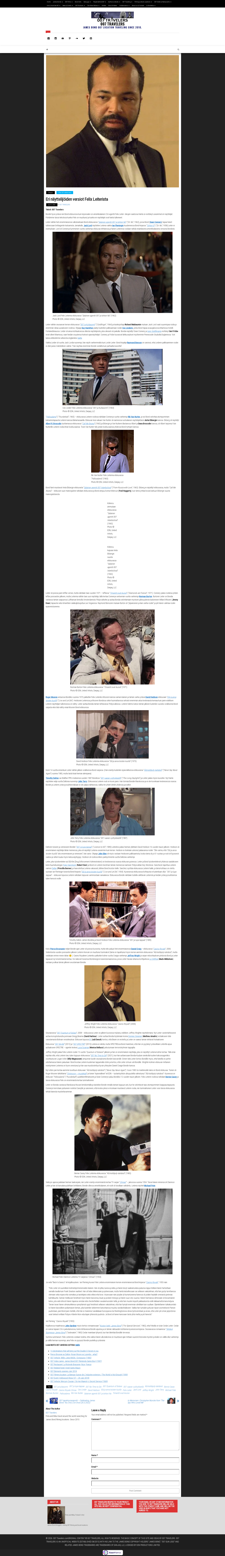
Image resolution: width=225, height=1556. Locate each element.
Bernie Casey (171, 1077)
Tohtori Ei (151, 225)
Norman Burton (145, 596)
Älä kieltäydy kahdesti (153, 770)
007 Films (68, 2)
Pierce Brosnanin (57, 949)
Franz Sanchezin (69, 865)
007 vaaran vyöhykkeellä (111, 778)
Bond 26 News (112, 5)
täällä (77, 1345)
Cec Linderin (127, 328)
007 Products (79, 5)
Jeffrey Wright (133, 955)
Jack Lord (88, 225)
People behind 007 (99, 2)
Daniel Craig (136, 949)
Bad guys (87, 2)
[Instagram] (56, 38)
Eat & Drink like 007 (53, 5)
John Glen (102, 853)
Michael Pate (149, 1185)
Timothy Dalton (52, 778)
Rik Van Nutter (134, 417)
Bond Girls (78, 2)
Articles (104, 5)
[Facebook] (49, 38)
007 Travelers (112, 24)
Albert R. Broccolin (53, 423)
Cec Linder (82, 1389)
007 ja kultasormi (61, 1386)
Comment (96, 1419)
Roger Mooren (52, 697)
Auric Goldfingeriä (154, 331)
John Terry (82, 781)
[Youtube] (91, 38)
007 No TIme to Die (93, 1386)
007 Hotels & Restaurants (162, 2)
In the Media (150, 5)
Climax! (123, 1182)
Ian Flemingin (118, 225)
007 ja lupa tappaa (84, 847)
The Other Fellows (92, 5)
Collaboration (123, 5)
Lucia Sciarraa (83, 1047)
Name (94, 1455)
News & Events (67, 5)
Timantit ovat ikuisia (118, 593)
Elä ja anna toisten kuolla (92, 871)
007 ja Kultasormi (88, 324)
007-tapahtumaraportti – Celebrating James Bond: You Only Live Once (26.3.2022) (77, 1401)
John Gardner (71, 1325)
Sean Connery (156, 222)
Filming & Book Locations (143, 2)
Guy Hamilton (87, 328)
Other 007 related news (64, 192)
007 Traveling (126, 2)
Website (94, 1478)
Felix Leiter (127, 1390)
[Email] (63, 38)
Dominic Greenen (135, 1036)
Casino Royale (159, 949)
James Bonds (57, 2)
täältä (80, 338)
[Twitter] (84, 38)
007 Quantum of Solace (66, 1033)
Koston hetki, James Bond (110, 1325)
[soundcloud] (77, 38)
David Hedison (152, 697)
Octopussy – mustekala (76, 1073)
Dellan (54, 868)
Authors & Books (113, 2)
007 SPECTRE (79, 1044)
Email (94, 1467)
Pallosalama (51, 417)
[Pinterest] (70, 38)
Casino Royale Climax (67, 1390)
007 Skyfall (59, 1044)
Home (49, 2)
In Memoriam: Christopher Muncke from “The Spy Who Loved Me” (146, 1401)
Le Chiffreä (153, 959)
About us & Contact (138, 5)
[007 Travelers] (47, 49)
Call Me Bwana (88, 423)
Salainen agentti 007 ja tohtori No (112, 222)
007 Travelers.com (60, 1538)
